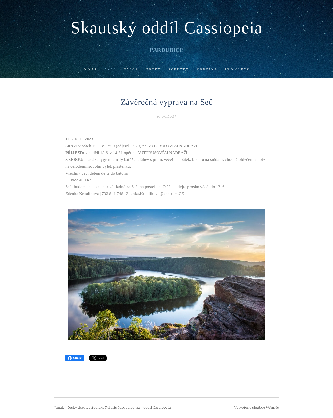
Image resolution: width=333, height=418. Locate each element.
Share (77, 358)
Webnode (272, 407)
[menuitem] (92, 69)
